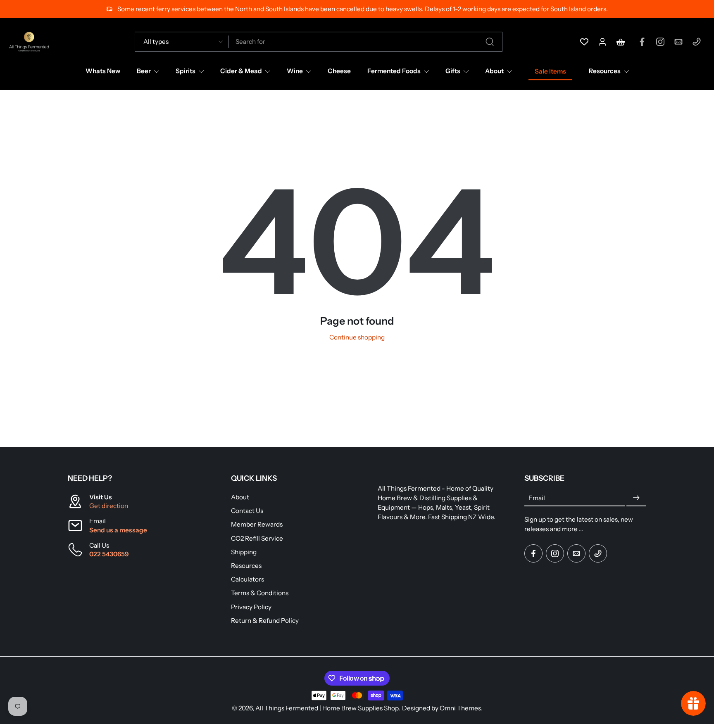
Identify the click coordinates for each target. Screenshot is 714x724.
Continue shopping (357, 337)
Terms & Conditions (259, 593)
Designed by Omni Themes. (442, 708)
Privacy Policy (251, 606)
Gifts (452, 71)
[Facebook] (642, 42)
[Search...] (489, 41)
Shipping (244, 552)
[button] (137, 478)
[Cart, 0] (621, 42)
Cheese (339, 71)
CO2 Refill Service (257, 538)
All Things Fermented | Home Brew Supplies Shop (327, 708)
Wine (295, 71)
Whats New (103, 71)
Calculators (247, 579)
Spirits (185, 71)
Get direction (108, 506)
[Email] (678, 42)
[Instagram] (660, 42)
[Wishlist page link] (584, 42)
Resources (605, 71)
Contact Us (247, 511)
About (494, 71)
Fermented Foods (394, 71)
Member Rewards (257, 524)
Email (536, 498)
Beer (144, 71)
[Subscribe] (636, 497)
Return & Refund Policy (265, 620)
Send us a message (118, 530)
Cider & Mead (241, 71)
